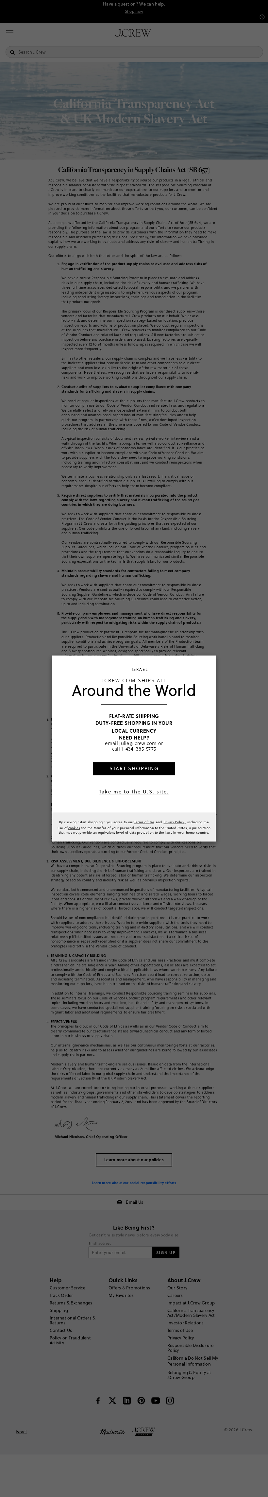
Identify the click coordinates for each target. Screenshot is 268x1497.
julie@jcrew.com (138, 743)
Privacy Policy (173, 822)
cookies (74, 827)
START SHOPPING (134, 768)
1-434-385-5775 (138, 749)
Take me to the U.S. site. (134, 791)
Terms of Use (144, 822)
